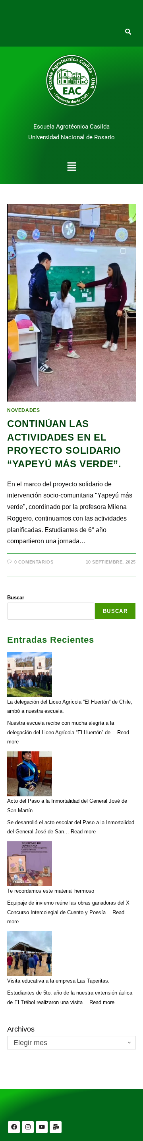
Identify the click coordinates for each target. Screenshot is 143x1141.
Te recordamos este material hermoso (50, 891)
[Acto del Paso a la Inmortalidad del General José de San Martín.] (29, 773)
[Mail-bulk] (56, 1127)
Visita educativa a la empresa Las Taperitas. (58, 981)
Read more (83, 832)
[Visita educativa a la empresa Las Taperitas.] (29, 953)
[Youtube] (42, 1127)
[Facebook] (14, 1127)
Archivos (21, 1029)
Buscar (15, 598)
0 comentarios (34, 562)
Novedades (23, 410)
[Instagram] (28, 1127)
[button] (71, 167)
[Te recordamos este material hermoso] (29, 863)
